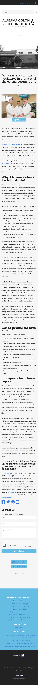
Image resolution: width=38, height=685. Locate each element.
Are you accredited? (19, 609)
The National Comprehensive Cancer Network (20, 646)
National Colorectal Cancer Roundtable (20, 643)
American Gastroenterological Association (19, 638)
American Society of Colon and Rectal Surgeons (20, 635)
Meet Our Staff (20, 562)
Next (22, 573)
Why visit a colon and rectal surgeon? (19, 620)
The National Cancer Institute (20, 640)
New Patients (19, 627)
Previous (17, 573)
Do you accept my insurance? (19, 612)
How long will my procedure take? (20, 606)
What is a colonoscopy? (20, 604)
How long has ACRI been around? (20, 614)
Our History (19, 566)
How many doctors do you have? (20, 617)
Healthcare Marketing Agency (19, 678)
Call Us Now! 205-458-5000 (25, 3)
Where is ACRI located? (20, 601)
